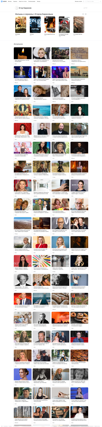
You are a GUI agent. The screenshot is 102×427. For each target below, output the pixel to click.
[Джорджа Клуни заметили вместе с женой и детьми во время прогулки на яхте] (60, 339)
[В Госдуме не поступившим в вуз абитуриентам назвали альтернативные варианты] (41, 302)
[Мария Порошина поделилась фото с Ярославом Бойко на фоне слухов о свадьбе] (60, 75)
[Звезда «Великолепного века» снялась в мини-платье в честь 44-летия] (23, 377)
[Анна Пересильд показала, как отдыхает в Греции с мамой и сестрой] (23, 339)
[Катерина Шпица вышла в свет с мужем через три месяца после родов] (79, 415)
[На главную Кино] (5, 1)
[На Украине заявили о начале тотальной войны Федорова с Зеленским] (79, 150)
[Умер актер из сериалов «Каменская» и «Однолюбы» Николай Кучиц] (23, 396)
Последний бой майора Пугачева (64, 35)
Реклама (10, 426)
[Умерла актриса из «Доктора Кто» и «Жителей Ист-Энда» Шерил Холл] (79, 377)
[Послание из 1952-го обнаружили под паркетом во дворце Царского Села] (79, 56)
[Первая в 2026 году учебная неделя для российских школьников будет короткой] (23, 320)
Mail (2, 426)
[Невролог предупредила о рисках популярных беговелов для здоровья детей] (60, 358)
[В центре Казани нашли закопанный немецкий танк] (60, 94)
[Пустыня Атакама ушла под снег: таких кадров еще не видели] (23, 226)
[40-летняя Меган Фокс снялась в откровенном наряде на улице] (41, 150)
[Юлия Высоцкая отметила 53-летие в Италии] (41, 396)
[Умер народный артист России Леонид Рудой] (23, 56)
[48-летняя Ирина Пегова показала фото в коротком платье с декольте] (60, 113)
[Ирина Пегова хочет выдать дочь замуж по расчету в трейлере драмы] (79, 245)
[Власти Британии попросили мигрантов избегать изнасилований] (79, 75)
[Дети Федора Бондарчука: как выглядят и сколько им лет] (60, 226)
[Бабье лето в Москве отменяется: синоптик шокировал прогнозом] (60, 264)
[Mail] (2, 1)
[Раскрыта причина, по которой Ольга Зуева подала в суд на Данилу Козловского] (79, 226)
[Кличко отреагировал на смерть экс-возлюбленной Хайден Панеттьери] (23, 302)
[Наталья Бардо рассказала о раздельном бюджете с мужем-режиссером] (41, 207)
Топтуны (32, 34)
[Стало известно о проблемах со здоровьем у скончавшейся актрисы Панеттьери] (41, 56)
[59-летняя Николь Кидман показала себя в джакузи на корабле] (60, 377)
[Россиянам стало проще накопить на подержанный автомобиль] (60, 415)
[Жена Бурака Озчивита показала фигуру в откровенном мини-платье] (79, 169)
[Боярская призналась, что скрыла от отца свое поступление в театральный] (79, 113)
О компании (6, 426)
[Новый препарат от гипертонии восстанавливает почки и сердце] (60, 188)
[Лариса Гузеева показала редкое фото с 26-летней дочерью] (41, 75)
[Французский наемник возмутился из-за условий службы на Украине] (60, 56)
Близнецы (17, 34)
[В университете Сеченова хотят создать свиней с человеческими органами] (60, 302)
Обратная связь (97, 426)
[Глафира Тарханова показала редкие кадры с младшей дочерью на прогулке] (79, 188)
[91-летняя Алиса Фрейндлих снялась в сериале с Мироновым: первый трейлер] (41, 169)
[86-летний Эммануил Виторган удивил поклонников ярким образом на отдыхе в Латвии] (79, 207)
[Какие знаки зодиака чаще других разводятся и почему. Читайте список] (60, 396)
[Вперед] (86, 14)
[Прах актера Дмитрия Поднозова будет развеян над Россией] (79, 132)
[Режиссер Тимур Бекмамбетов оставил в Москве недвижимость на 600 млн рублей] (60, 132)
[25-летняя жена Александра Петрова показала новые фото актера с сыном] (41, 415)
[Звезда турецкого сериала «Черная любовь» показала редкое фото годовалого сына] (23, 264)
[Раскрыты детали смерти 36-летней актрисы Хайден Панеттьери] (41, 245)
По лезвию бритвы (77, 34)
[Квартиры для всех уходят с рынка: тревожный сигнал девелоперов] (23, 415)
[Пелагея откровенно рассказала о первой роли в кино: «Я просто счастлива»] (23, 358)
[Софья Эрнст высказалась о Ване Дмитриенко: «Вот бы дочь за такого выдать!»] (79, 264)
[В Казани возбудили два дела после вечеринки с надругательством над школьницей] (79, 94)
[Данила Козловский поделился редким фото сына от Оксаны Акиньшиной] (60, 283)
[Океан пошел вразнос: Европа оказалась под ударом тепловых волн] (41, 113)
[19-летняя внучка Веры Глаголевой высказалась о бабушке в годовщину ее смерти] (60, 207)
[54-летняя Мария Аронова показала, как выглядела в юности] (41, 320)
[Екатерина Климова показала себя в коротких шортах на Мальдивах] (79, 283)
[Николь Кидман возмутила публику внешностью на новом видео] (23, 245)
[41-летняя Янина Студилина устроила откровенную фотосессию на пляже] (23, 150)
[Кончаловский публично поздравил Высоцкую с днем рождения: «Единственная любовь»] (23, 207)
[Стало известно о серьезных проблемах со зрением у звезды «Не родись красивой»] (23, 188)
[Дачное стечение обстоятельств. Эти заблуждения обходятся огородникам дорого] (79, 302)
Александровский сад (49, 34)
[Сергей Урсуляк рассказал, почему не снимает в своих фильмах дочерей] (79, 339)
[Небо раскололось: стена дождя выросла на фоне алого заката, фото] (60, 320)
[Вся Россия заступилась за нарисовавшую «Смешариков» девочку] (41, 264)
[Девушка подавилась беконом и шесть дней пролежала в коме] (41, 188)
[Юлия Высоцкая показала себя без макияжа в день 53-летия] (60, 245)
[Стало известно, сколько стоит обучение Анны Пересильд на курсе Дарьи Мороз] (79, 396)
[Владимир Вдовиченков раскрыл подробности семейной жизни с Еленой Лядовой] (23, 94)
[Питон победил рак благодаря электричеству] (79, 358)
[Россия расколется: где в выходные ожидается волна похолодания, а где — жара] (60, 169)
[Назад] (83, 14)
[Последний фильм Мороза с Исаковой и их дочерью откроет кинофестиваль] (41, 226)
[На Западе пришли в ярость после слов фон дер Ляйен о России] (23, 75)
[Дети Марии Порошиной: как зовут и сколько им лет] (60, 150)
